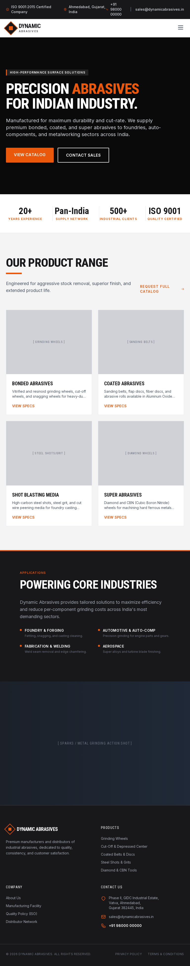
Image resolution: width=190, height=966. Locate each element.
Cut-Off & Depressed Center (124, 846)
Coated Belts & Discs (118, 854)
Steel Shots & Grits (116, 862)
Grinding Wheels (114, 838)
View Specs (23, 406)
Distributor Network (21, 921)
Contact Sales (83, 155)
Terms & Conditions (166, 954)
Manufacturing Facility (23, 906)
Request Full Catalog (155, 288)
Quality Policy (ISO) (21, 914)
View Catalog (30, 154)
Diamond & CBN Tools (119, 870)
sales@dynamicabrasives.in (159, 9)
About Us (13, 898)
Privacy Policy (128, 954)
